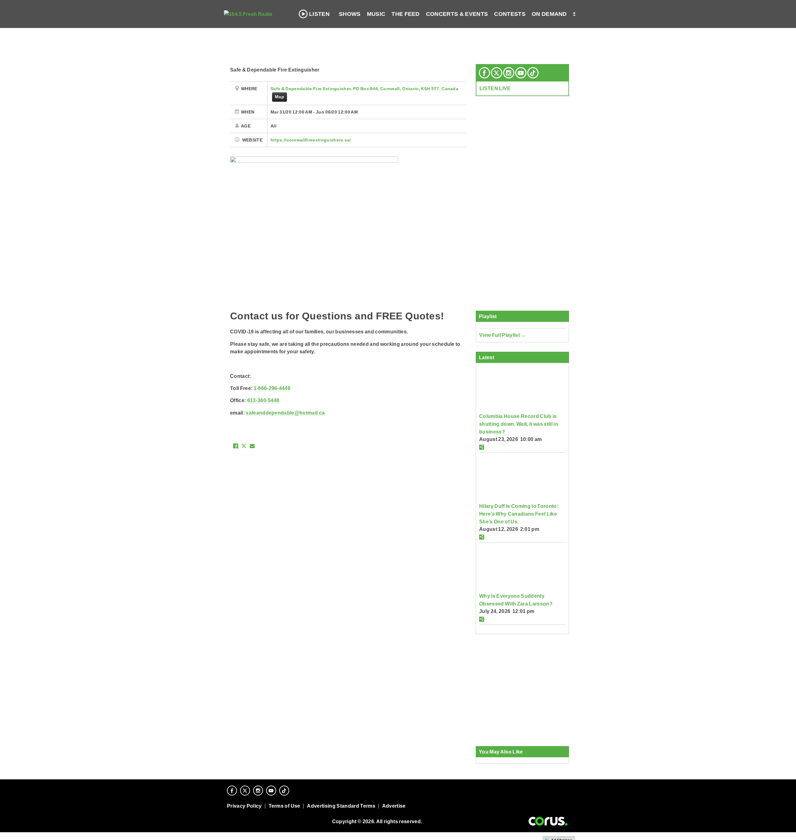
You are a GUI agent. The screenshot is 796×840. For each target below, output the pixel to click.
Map (279, 96)
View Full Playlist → (502, 335)
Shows (350, 14)
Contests (509, 14)
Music (376, 14)
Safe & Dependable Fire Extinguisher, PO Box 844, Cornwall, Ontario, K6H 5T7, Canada (364, 88)
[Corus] (548, 821)
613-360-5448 (263, 400)
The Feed (405, 14)
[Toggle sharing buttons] (481, 447)
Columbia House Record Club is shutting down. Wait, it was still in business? (518, 423)
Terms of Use (284, 806)
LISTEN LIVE (495, 88)
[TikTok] (533, 72)
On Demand (549, 14)
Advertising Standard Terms (341, 806)
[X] (496, 72)
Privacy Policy (244, 806)
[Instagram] (508, 72)
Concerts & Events (457, 14)
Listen (319, 14)
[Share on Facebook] (235, 445)
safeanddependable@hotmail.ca (285, 412)
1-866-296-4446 (272, 388)
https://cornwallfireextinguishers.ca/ (311, 139)
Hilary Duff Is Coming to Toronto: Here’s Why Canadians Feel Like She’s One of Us (518, 513)
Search (585, 14)
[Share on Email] (252, 445)
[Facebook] (484, 72)
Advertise (394, 806)
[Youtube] (520, 72)
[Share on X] (243, 445)
